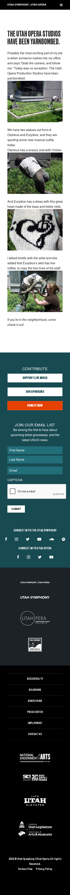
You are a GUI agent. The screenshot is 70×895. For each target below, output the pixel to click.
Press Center (35, 712)
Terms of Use (25, 869)
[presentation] (36, 491)
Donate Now (35, 405)
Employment (35, 723)
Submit (16, 509)
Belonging (35, 690)
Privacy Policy (44, 869)
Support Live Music (35, 377)
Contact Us (35, 734)
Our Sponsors (35, 391)
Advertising (35, 701)
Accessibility (35, 679)
